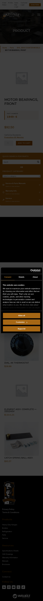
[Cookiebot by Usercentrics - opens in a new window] (30, 270)
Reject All (21, 329)
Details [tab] (21, 277)
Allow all (21, 315)
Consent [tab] (7, 277)
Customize (20, 322)
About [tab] (35, 277)
